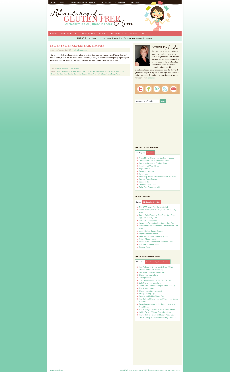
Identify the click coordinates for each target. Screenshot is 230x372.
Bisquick (90, 71)
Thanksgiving (140, 153)
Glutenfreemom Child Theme (142, 370)
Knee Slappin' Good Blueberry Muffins (153, 236)
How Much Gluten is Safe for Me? (152, 272)
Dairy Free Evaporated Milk (149, 187)
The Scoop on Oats (146, 288)
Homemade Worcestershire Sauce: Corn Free (156, 223)
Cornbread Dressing (146, 171)
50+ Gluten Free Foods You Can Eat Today (155, 280)
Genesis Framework (160, 370)
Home (53, 2)
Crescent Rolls (144, 182)
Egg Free (158, 262)
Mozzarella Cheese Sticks (149, 244)
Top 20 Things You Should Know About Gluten (157, 310)
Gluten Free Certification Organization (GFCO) (157, 286)
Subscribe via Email (173, 89)
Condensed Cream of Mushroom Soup (154, 161)
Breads (58, 68)
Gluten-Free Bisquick (80, 74)
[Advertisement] (157, 342)
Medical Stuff (89, 33)
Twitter (140, 89)
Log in (178, 370)
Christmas (150, 153)
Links (142, 33)
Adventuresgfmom (80, 50)
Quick (71, 68)
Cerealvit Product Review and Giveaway (106, 71)
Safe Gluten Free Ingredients (150, 283)
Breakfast (65, 68)
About (63, 2)
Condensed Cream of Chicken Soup (153, 163)
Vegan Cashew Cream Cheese (151, 231)
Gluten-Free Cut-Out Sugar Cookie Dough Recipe (104, 74)
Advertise (136, 2)
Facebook (148, 89)
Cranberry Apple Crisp (147, 185)
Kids (77, 33)
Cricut (122, 71)
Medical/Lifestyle (148, 202)
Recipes (53, 33)
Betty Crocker (81, 71)
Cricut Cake (55, 74)
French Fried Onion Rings (149, 166)
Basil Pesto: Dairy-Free (148, 220)
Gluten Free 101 (119, 33)
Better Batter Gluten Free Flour (67, 71)
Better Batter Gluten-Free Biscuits (77, 45)
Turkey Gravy (144, 174)
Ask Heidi (104, 33)
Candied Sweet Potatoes (148, 179)
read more (151, 78)
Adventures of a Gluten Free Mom (115, 15)
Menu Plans (66, 33)
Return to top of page (56, 370)
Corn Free (166, 262)
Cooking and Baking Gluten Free (151, 296)
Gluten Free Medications (148, 275)
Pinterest (156, 89)
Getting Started (145, 278)
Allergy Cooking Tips (147, 294)
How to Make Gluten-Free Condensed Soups (156, 242)
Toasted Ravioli (145, 247)
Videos (133, 33)
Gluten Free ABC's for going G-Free (152, 291)
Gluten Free (140, 262)
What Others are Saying (83, 2)
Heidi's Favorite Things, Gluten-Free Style (155, 312)
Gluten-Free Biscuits (66, 74)
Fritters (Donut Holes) (147, 239)
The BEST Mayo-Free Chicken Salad (153, 207)
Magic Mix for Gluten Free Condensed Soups (156, 158)
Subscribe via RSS (165, 89)
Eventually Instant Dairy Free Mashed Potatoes (157, 177)
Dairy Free (149, 262)
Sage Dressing (144, 169)
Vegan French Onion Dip (148, 234)
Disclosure (105, 2)
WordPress (171, 370)
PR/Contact (121, 2)
